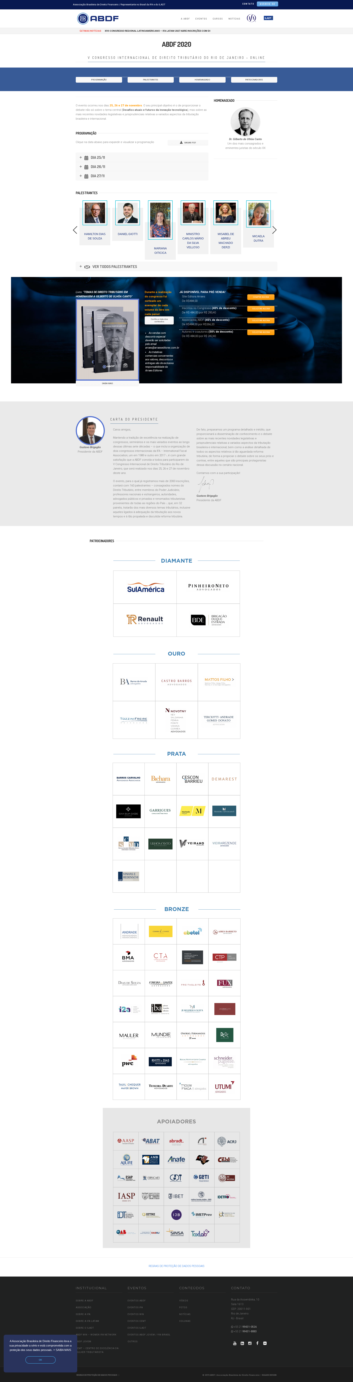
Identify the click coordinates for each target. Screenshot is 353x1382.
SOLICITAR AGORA (261, 309)
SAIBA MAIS (107, 383)
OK (40, 1360)
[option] (80, 221)
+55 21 (245, 1326)
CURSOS (218, 18)
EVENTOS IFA (135, 1307)
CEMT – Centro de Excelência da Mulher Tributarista (97, 1350)
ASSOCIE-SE (267, 4)
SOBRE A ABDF (84, 1300)
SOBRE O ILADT (85, 1328)
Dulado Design (269, 1375)
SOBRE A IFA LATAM (87, 1321)
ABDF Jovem (83, 1341)
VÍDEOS (183, 1300)
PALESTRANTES (150, 80)
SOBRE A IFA (83, 1314)
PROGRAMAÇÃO (99, 80)
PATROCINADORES (254, 80)
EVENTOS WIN (136, 1314)
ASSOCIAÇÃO (83, 1307)
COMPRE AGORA (261, 297)
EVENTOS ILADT (137, 1328)
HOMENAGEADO (202, 80)
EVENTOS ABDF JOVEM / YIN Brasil (149, 1334)
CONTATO (248, 3)
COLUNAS (184, 1321)
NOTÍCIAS (234, 18)
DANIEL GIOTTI (80, 234)
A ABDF (185, 18)
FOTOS (183, 1307)
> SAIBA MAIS (62, 1350)
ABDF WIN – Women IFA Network (96, 1334)
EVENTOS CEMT (137, 1321)
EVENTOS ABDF (137, 1300)
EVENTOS (201, 18)
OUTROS (133, 1341)
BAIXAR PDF (190, 143)
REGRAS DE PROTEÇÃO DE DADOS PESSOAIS (176, 1266)
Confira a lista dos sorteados (159, 320)
